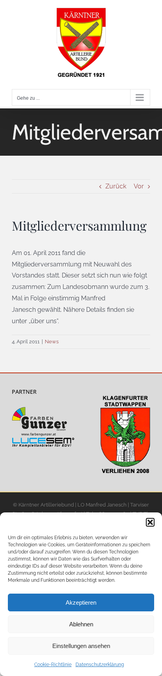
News (52, 342)
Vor (139, 186)
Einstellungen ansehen (81, 645)
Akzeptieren (81, 602)
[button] (150, 522)
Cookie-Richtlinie (53, 664)
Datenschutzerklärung (99, 664)
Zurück (115, 186)
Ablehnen (81, 624)
